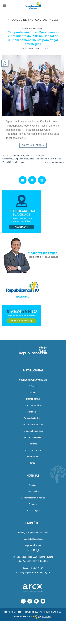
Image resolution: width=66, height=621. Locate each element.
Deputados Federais (33, 418)
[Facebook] (23, 180)
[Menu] (4, 5)
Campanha (7, 159)
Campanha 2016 (20, 159)
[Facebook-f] (23, 601)
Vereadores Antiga (33, 450)
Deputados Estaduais (33, 424)
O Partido (33, 386)
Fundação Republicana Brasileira (33, 532)
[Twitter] (33, 180)
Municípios (28, 28)
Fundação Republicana (33, 431)
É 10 (49, 159)
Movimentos (33, 412)
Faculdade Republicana (33, 539)
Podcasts (33, 504)
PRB (54, 159)
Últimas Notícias (33, 491)
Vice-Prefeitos (33, 456)
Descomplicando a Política (33, 498)
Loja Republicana (33, 545)
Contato (33, 463)
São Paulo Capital (16, 162)
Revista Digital (33, 510)
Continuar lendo (33, 145)
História (33, 392)
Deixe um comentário (54, 162)
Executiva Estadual (33, 405)
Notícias (38, 28)
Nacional (33, 485)
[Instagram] (29, 601)
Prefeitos (33, 444)
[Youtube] (42, 180)
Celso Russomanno (38, 159)
